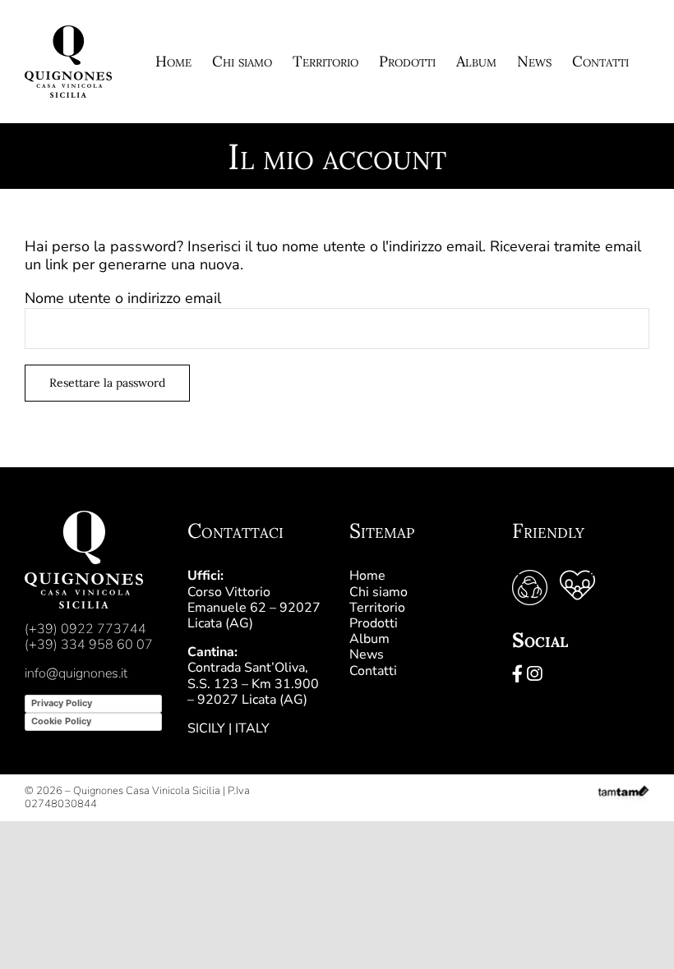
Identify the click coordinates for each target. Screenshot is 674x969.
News (366, 654)
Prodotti (373, 623)
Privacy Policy (61, 703)
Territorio (377, 608)
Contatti (373, 671)
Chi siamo (378, 592)
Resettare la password (107, 382)
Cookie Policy (61, 721)
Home (367, 576)
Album (369, 639)
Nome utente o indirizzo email (123, 298)
